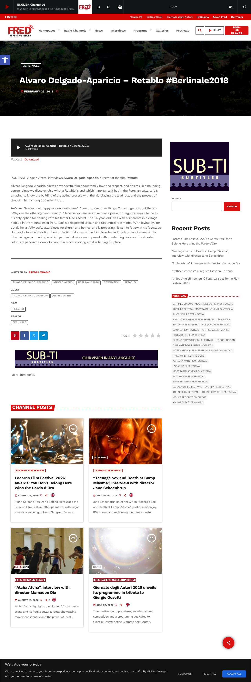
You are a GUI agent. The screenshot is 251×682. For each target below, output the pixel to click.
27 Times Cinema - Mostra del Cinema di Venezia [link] (203, 304)
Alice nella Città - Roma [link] (188, 314)
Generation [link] (112, 282)
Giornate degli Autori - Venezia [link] (114, 580)
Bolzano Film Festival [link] (216, 324)
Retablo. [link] (130, 282)
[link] (5, 60)
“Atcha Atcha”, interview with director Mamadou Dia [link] (42, 590)
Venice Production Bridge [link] (189, 397)
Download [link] (32, 159)
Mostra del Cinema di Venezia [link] (192, 371)
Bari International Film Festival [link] (193, 319)
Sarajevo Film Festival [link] (187, 387)
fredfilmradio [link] (39, 272)
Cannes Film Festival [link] (108, 470)
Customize (185, 674)
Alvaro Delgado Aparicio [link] (30, 295)
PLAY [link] (214, 30)
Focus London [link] (225, 340)
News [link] (18, 457)
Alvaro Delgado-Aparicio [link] (30, 282)
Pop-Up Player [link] (237, 30)
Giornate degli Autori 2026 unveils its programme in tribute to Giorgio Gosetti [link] (124, 592)
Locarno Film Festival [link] (30, 470)
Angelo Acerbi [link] (63, 282)
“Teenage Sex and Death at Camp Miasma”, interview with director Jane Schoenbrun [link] (124, 482)
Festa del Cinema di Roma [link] (189, 335)
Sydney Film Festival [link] (218, 387)
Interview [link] (100, 457)
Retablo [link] (18, 309)
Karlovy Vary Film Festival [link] (190, 361)
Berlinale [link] (31, 66)
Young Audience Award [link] (188, 402)
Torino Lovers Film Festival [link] (219, 392)
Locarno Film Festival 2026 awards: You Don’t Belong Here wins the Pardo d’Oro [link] (43, 482)
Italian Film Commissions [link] (189, 356)
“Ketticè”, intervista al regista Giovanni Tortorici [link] (202, 271)
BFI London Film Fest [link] (186, 324)
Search (176, 198)
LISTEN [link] (11, 17)
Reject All (209, 674)
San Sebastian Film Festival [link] (190, 381)
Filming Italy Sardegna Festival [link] (193, 340)
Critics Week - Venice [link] (215, 330)
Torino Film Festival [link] (186, 392)
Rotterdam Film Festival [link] (188, 376)
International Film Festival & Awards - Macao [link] (203, 350)
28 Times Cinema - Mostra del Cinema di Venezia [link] (203, 309)
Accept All (234, 674)
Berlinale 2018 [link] (88, 282)
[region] (125, 670)
